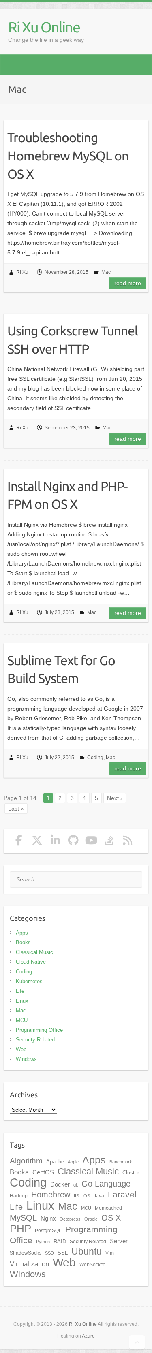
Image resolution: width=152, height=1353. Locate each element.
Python (43, 1241)
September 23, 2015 (67, 428)
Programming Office (39, 1030)
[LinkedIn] (55, 842)
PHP (20, 1229)
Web (21, 1049)
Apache (55, 1162)
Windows (26, 1059)
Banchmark (120, 1161)
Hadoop (19, 1196)
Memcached (108, 1208)
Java (99, 1196)
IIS (76, 1195)
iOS (86, 1195)
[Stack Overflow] (110, 842)
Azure (88, 1336)
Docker (60, 1184)
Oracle (91, 1218)
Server (119, 1241)
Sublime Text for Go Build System (61, 669)
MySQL (23, 1217)
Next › (114, 798)
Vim (109, 1253)
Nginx (48, 1218)
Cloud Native (31, 962)
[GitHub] (73, 842)
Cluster (130, 1172)
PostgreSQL (48, 1230)
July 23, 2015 (59, 612)
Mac (106, 272)
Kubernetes (29, 981)
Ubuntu (86, 1251)
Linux (22, 1001)
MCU (22, 1020)
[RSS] (128, 842)
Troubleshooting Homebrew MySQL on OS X (67, 155)
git (75, 1184)
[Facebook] (19, 842)
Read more (127, 283)
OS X (111, 1217)
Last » (16, 808)
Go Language (106, 1183)
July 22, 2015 (59, 757)
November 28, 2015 (66, 272)
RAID (60, 1241)
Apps (22, 933)
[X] (37, 842)
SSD (49, 1253)
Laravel (122, 1194)
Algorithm (26, 1161)
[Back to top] (137, 1342)
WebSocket (92, 1265)
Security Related (35, 1040)
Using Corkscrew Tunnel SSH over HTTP (72, 339)
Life (20, 991)
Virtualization (29, 1264)
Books (23, 942)
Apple (73, 1161)
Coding (95, 757)
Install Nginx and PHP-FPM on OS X (67, 495)
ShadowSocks (25, 1253)
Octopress (70, 1218)
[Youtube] (91, 842)
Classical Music (34, 952)
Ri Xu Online (44, 27)
